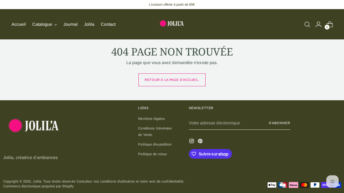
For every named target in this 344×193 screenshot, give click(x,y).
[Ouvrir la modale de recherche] (307, 24)
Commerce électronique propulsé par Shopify (38, 186)
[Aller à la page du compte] (318, 24)
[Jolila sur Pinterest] (201, 141)
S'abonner (279, 123)
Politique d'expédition (154, 144)
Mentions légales (151, 119)
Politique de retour (152, 154)
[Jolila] (172, 24)
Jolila (37, 181)
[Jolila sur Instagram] (192, 141)
